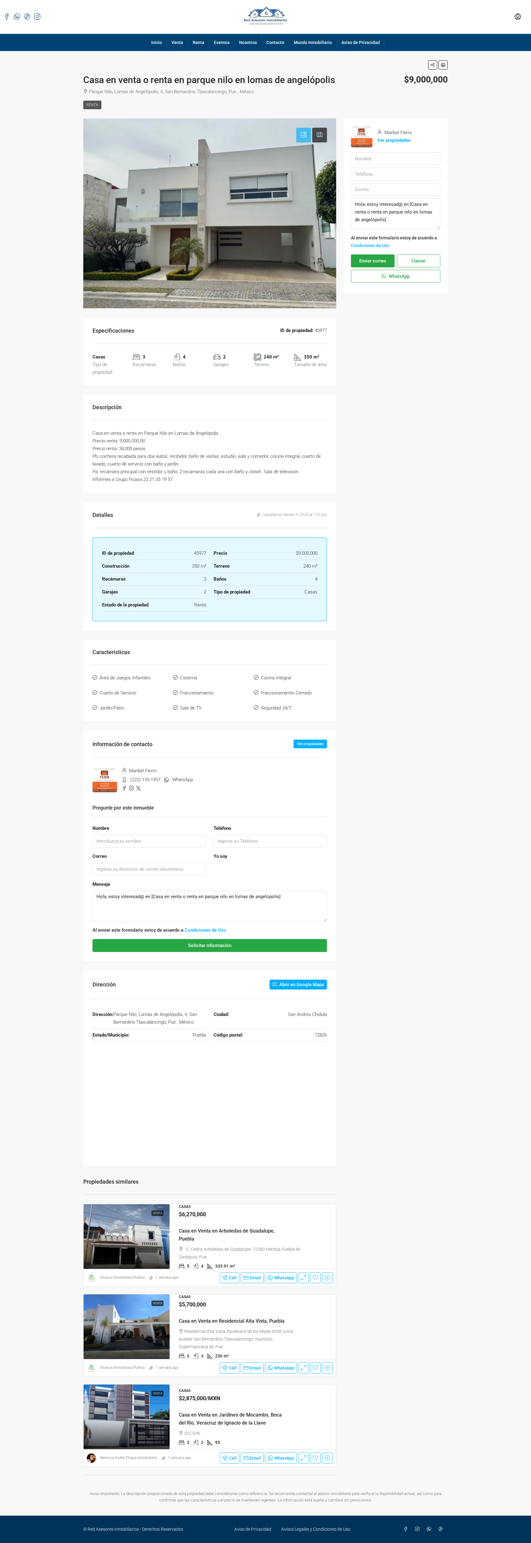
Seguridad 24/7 (276, 708)
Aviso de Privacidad (360, 42)
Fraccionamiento (197, 693)
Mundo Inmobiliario (313, 42)
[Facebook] (406, 1529)
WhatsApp (182, 779)
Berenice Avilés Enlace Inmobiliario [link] (128, 1458)
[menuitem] (517, 16)
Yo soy (220, 856)
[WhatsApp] (430, 1529)
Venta (177, 42)
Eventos (222, 42)
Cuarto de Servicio (118, 693)
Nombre (100, 828)
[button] (432, 65)
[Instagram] (418, 1529)
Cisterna (188, 678)
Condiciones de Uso (205, 930)
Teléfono (222, 828)
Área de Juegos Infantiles (125, 678)
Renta (198, 42)
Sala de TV (191, 708)
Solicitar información (209, 945)
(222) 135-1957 (145, 779)
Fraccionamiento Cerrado (286, 693)
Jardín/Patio (112, 708)
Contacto (275, 42)
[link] (127, 1236)
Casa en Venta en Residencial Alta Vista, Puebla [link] (232, 1321)
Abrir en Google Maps (301, 984)
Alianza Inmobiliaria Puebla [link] (122, 1277)
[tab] (303, 135)
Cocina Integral (276, 678)
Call (233, 1277)
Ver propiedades (310, 744)
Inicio (156, 42)
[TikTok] (442, 1529)
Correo (99, 856)
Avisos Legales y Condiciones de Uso (315, 1529)
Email (255, 1277)
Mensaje (101, 884)
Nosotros (248, 42)
